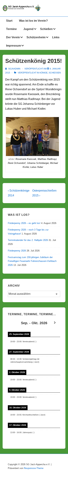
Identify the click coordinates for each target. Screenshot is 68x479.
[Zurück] (13, 322)
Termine (11, 29)
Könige (44, 73)
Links (55, 37)
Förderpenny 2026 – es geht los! (24, 223)
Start (9, 20)
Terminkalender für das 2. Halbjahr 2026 (28, 240)
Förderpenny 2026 (17, 250)
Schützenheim (36, 37)
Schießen (46, 29)
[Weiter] (55, 322)
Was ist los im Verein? (33, 20)
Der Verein (13, 37)
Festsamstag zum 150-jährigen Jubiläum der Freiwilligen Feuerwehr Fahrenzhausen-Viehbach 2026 (32, 261)
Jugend (28, 29)
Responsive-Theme (33, 468)
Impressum (13, 45)
